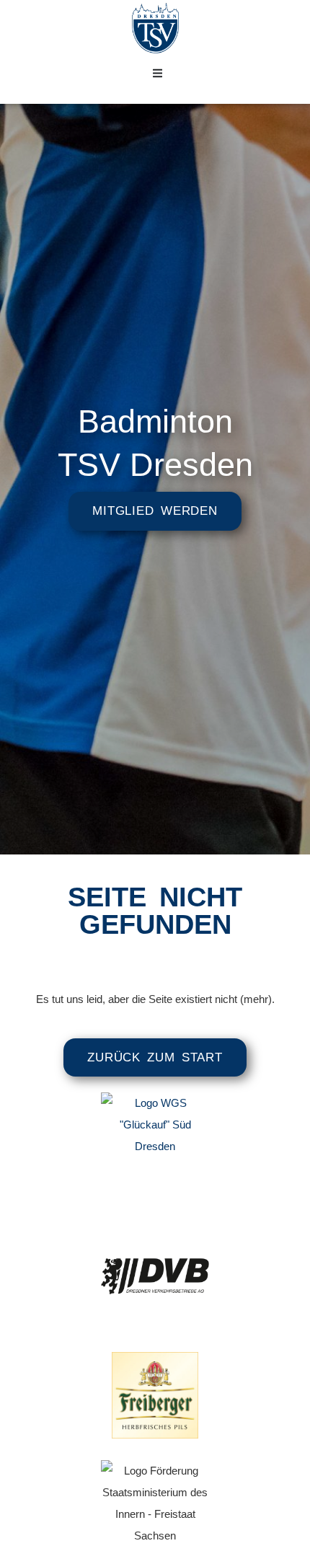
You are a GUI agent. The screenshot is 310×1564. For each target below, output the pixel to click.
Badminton (155, 421)
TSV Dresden (155, 464)
